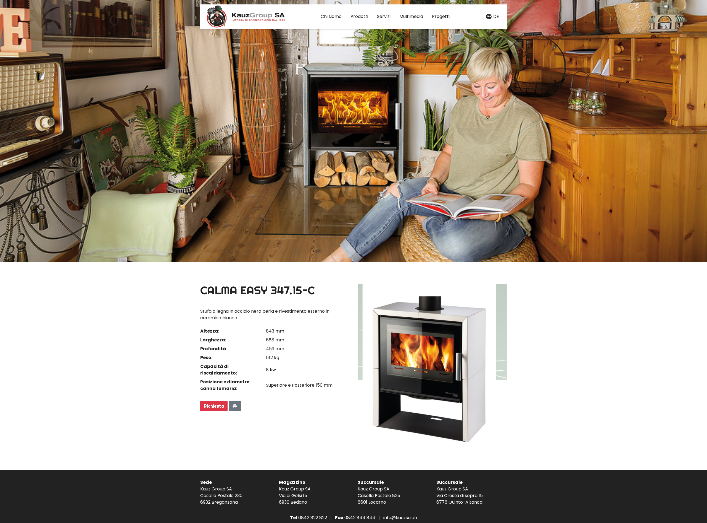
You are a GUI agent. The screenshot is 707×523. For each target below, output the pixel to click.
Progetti (441, 16)
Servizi (384, 16)
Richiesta (214, 406)
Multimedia (411, 16)
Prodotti (359, 16)
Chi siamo (331, 16)
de (496, 16)
